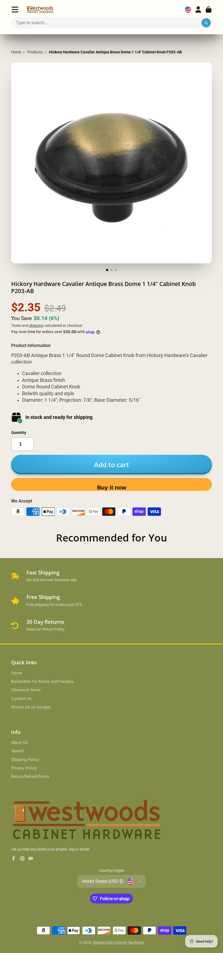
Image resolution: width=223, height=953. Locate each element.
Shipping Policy (25, 759)
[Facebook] (13, 858)
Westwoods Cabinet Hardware (118, 942)
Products (35, 52)
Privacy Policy (23, 768)
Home (16, 52)
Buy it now (111, 487)
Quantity (18, 432)
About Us (19, 742)
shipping (36, 325)
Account (198, 9)
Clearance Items (26, 689)
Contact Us (21, 698)
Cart (208, 9)
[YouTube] (30, 858)
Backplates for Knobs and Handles (42, 681)
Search (17, 750)
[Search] (206, 23)
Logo (40, 9)
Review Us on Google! (31, 707)
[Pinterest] (22, 858)
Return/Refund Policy (30, 776)
